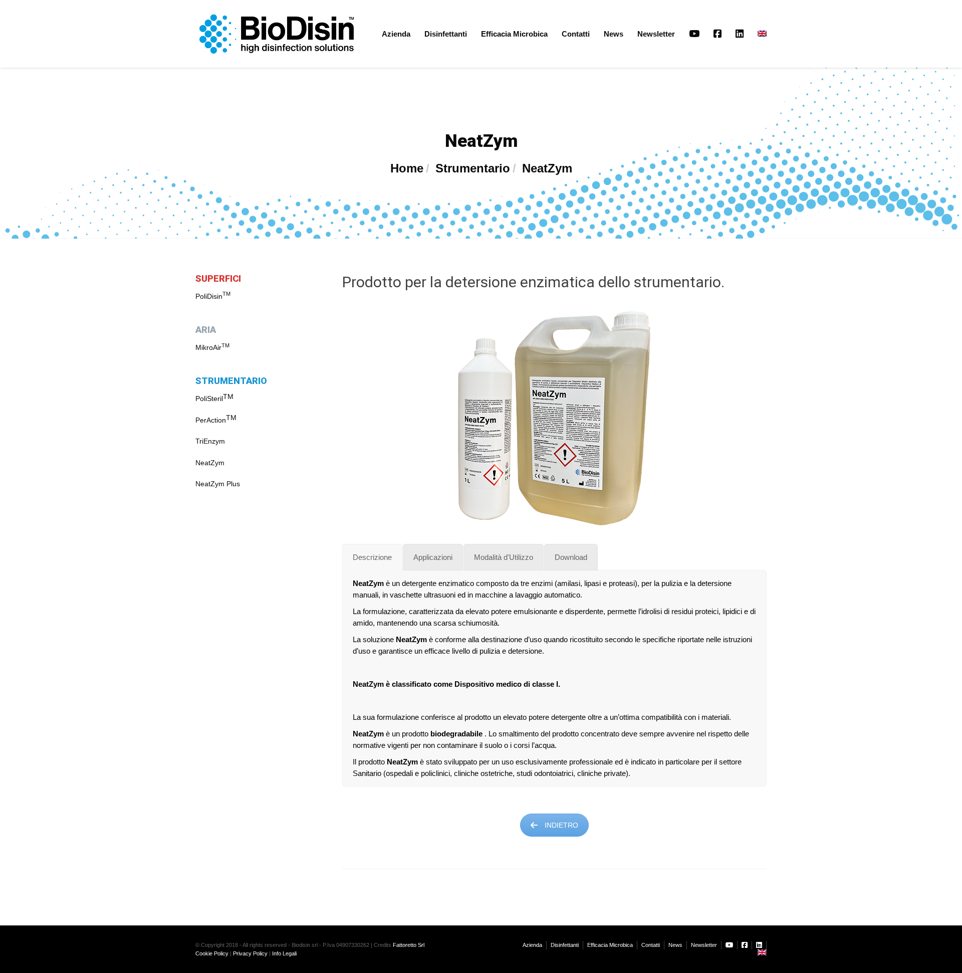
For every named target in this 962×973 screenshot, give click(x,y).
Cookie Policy (211, 953)
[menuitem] (759, 34)
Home (406, 168)
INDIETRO (561, 825)
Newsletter (656, 34)
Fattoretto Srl (408, 945)
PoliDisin (212, 296)
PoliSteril (209, 399)
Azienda (396, 34)
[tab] (372, 557)
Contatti (576, 34)
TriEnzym (210, 441)
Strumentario (472, 168)
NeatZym (209, 463)
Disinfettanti (445, 34)
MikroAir (212, 347)
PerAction (210, 420)
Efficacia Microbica (514, 34)
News (613, 34)
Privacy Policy (250, 953)
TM (228, 397)
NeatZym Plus (217, 484)
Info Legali (284, 953)
